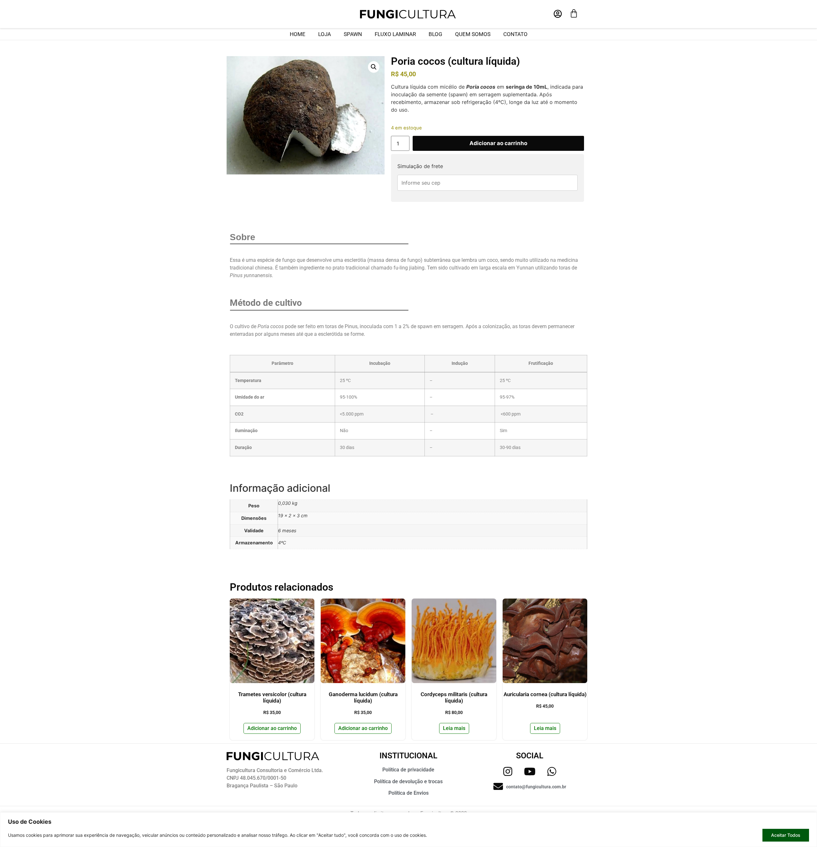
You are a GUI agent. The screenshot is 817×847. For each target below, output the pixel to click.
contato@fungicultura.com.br (536, 786)
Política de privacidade (408, 770)
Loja (324, 34)
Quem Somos (473, 34)
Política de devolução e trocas (408, 781)
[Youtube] (530, 771)
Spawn (353, 34)
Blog (435, 34)
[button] (373, 67)
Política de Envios (408, 793)
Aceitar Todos (785, 835)
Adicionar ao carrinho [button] (272, 728)
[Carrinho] (574, 13)
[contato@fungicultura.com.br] (498, 786)
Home (297, 34)
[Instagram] (508, 771)
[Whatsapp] (552, 771)
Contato (515, 34)
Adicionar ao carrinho (498, 143)
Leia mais (454, 728)
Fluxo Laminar (395, 34)
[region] (408, 829)
